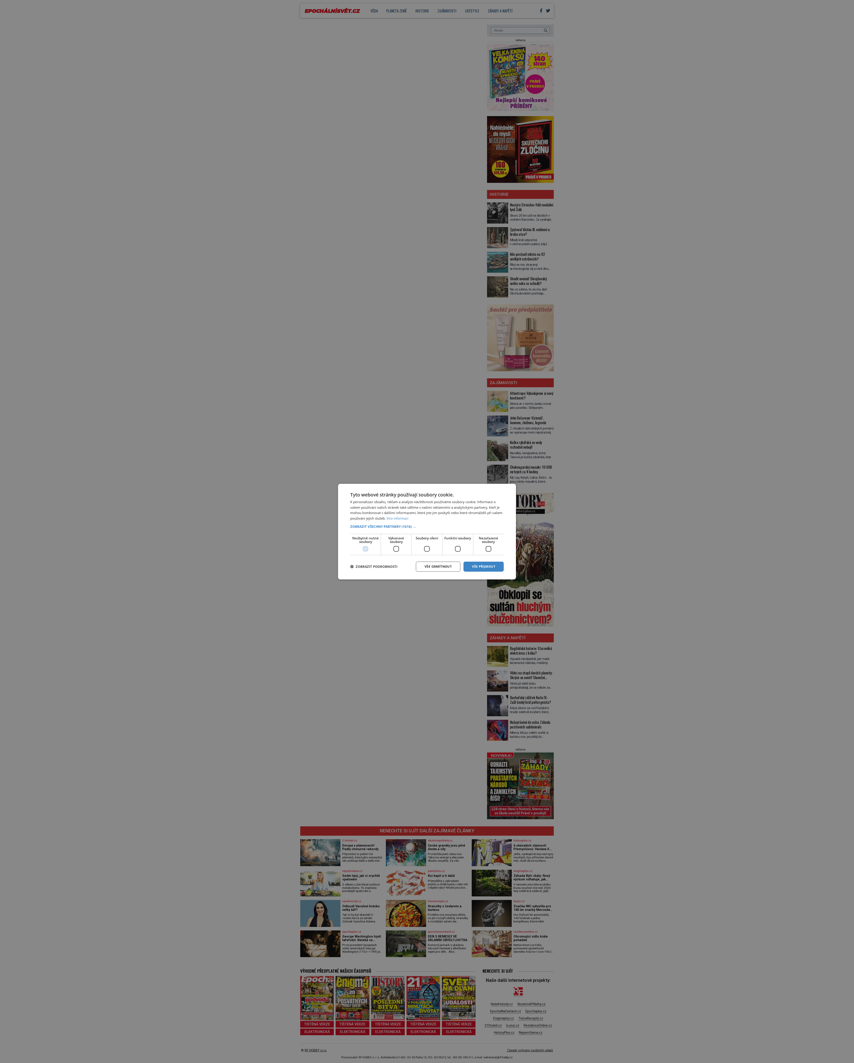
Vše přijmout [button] (483, 566)
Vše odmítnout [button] (438, 566)
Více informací (397, 518)
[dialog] (427, 531)
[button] (427, 526)
